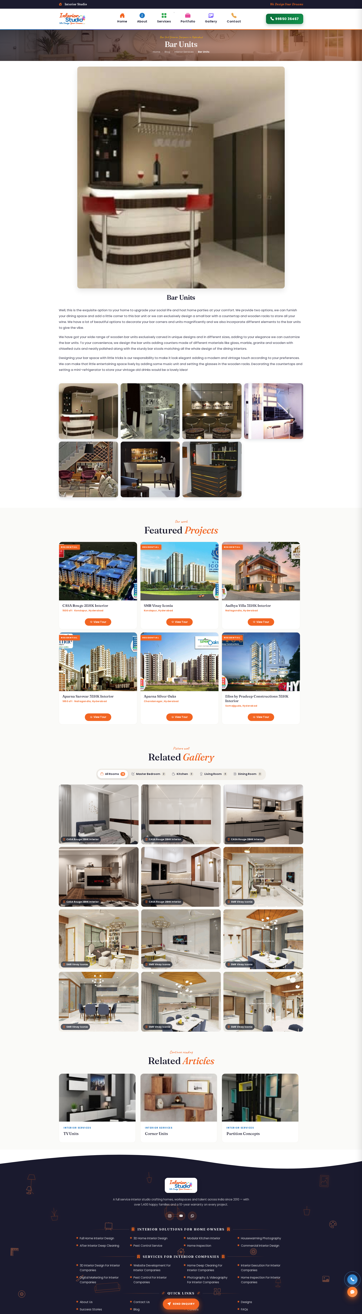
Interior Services (184, 51)
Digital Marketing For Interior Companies (99, 1280)
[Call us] (352, 1279)
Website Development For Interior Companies (152, 1267)
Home (156, 51)
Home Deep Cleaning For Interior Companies (204, 1267)
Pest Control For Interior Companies (150, 1280)
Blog (167, 51)
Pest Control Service (147, 1246)
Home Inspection (199, 1246)
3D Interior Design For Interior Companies (100, 1267)
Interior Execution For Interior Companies (260, 1267)
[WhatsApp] (192, 1216)
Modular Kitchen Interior (203, 1238)
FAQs (244, 1309)
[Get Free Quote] (352, 1292)
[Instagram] (169, 1216)
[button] (164, 17)
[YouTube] (181, 1216)
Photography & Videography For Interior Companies (207, 1280)
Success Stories (91, 1309)
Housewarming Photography (261, 1238)
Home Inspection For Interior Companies (260, 1280)
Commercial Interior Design (260, 1246)
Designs (246, 1302)
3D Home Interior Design (150, 1238)
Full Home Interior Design (97, 1238)
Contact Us (141, 1302)
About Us (86, 1302)
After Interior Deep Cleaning (99, 1246)
